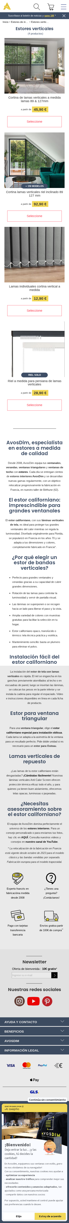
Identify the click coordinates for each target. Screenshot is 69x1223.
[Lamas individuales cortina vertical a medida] (34, 255)
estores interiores (38, 828)
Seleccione (34, 121)
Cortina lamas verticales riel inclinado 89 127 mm (34, 193)
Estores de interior (20, 21)
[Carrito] (50, 6)
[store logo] (7, 6)
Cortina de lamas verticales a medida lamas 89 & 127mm (34, 99)
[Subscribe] (54, 975)
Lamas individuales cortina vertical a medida (34, 288)
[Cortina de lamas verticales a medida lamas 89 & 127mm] (34, 66)
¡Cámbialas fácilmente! (37, 775)
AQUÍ (24, 837)
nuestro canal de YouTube (41, 841)
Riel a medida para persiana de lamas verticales (34, 382)
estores (23, 471)
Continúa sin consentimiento (47, 1100)
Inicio (5, 21)
